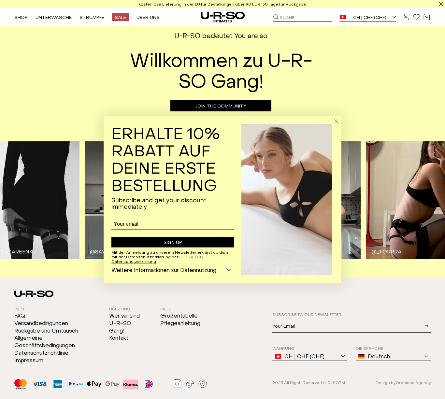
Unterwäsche (54, 17)
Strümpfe (91, 17)
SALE (120, 17)
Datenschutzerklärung (133, 261)
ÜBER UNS (148, 17)
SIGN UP (173, 242)
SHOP (21, 17)
